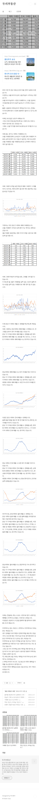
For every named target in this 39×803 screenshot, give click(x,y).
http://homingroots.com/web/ (15, 56)
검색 (30, 3)
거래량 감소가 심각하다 (11, 700)
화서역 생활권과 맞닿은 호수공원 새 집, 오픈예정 (13, 77)
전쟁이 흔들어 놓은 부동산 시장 (13, 705)
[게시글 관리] (12, 682)
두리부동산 (9, 4)
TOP (35, 796)
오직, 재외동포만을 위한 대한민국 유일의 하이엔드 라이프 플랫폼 (13, 63)
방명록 (18, 11)
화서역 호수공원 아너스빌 (13, 73)
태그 (10, 11)
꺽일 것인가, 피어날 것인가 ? (13, 702)
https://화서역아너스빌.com (13, 71)
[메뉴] (35, 3)
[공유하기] (10, 682)
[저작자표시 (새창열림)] (24, 683)
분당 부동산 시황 (10, 691)
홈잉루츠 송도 (9, 59)
